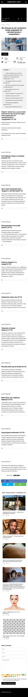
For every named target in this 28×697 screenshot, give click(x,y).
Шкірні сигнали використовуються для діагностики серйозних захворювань (12, 560)
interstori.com (14, 2)
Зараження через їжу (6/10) (13, 95)
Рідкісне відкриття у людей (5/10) (14, 93)
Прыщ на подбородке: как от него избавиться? (11, 612)
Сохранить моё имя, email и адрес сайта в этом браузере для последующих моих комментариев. (15, 679)
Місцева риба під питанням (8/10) (14, 100)
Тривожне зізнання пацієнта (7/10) (14, 98)
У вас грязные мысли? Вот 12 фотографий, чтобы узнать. (13, 636)
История (5, 54)
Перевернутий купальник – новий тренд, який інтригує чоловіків (13, 512)
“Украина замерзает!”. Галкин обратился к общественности (13, 536)
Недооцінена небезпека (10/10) (14, 106)
